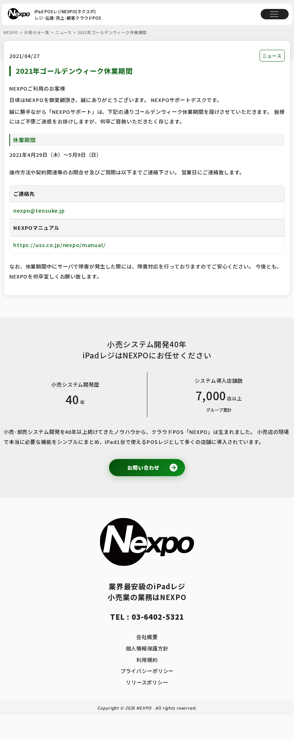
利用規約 (146, 659)
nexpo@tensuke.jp (39, 210)
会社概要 (146, 636)
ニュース (64, 32)
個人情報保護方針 (147, 648)
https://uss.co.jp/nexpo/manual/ (59, 244)
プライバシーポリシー (147, 670)
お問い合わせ (143, 467)
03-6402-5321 (158, 616)
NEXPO (11, 32)
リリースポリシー (147, 682)
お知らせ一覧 (36, 32)
